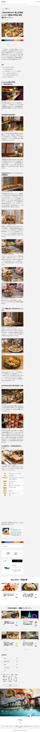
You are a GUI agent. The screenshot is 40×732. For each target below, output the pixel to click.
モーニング (10, 676)
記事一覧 (11, 726)
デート (8, 674)
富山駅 (12, 674)
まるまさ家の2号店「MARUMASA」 (9, 67)
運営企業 (20, 727)
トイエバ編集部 (16, 726)
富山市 (4, 674)
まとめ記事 (10, 681)
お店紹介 (4, 681)
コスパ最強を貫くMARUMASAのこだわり (12, 73)
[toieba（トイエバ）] (3, 1)
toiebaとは (7, 726)
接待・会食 (5, 679)
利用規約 (25, 726)
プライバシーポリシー (36, 726)
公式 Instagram (21, 726)
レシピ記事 (15, 681)
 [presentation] (37, 581)
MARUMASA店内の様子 (9, 69)
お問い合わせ (30, 726)
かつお (7, 546)
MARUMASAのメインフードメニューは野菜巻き (13, 71)
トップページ (3, 726)
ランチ (15, 676)
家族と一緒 (5, 676)
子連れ (16, 674)
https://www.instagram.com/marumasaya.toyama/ (18, 477)
